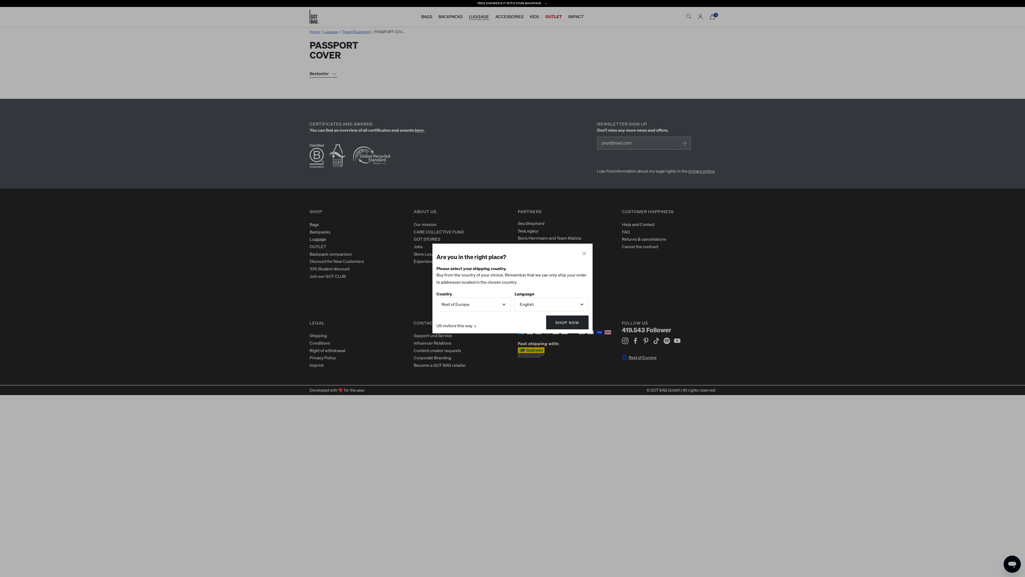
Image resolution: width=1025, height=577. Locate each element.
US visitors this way (454, 325)
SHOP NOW (567, 322)
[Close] (584, 254)
